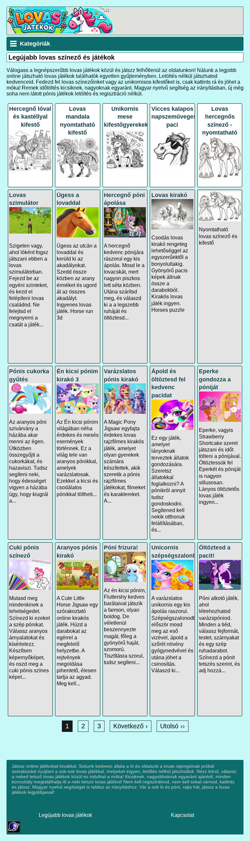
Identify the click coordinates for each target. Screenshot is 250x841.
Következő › (130, 726)
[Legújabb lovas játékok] (60, 32)
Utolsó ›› (172, 726)
